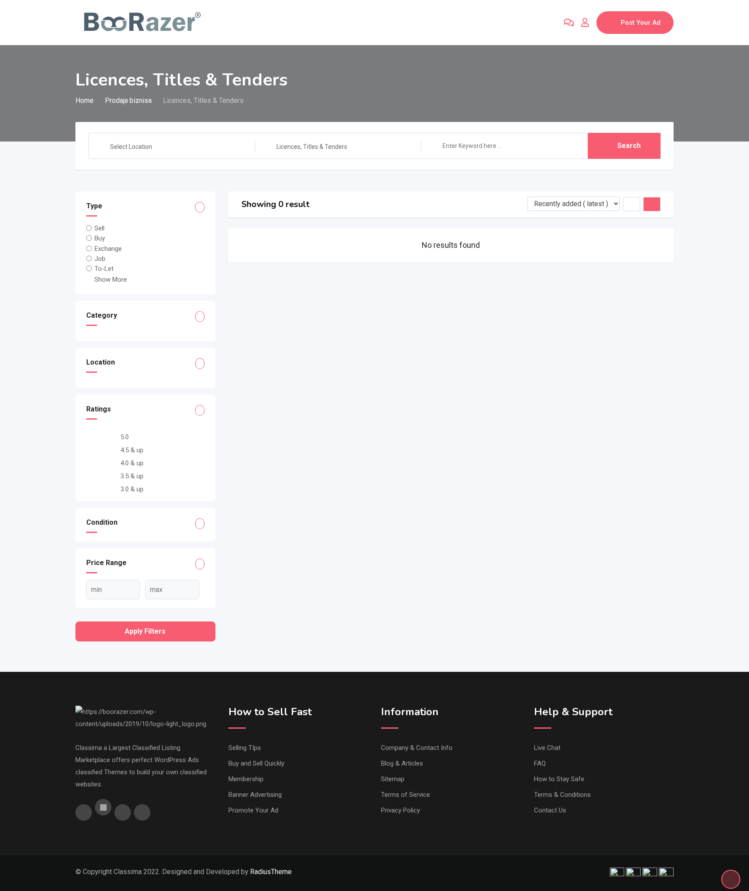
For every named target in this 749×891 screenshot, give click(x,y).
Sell (99, 228)
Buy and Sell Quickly (256, 763)
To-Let (104, 269)
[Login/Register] (585, 22)
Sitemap (392, 779)
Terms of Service (405, 795)
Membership (246, 779)
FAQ (540, 763)
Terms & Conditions (562, 795)
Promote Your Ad (253, 810)
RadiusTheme (271, 872)
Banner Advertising (255, 795)
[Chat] (569, 22)
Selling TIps (244, 748)
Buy (99, 238)
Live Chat (547, 748)
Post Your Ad (641, 22)
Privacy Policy (400, 810)
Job (99, 259)
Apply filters (145, 631)
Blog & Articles (402, 763)
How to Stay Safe (559, 779)
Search (629, 145)
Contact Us (550, 810)
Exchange (108, 248)
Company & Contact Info (417, 748)
